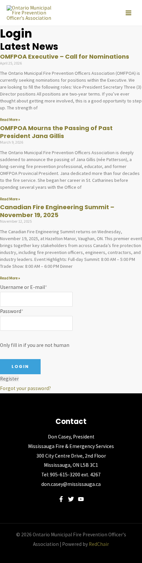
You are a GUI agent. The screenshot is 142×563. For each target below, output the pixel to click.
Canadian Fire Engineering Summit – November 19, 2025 (57, 211)
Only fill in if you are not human (34, 345)
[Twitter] (71, 499)
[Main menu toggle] (128, 13)
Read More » (10, 119)
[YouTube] (81, 499)
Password (11, 311)
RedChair (99, 544)
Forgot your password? (25, 388)
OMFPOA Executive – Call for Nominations (64, 56)
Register (9, 379)
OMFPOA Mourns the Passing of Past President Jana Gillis (56, 132)
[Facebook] (61, 499)
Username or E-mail (23, 287)
